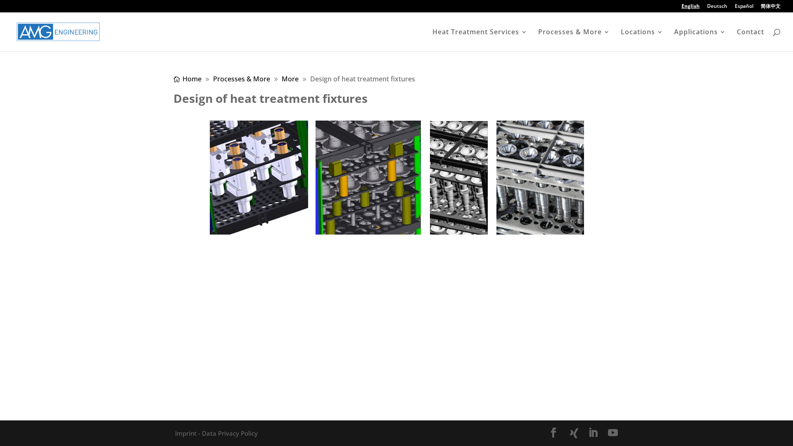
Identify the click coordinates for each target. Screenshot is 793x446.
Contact (750, 32)
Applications (696, 32)
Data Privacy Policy (229, 433)
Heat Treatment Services (475, 32)
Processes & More (570, 32)
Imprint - (187, 433)
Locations (638, 32)
